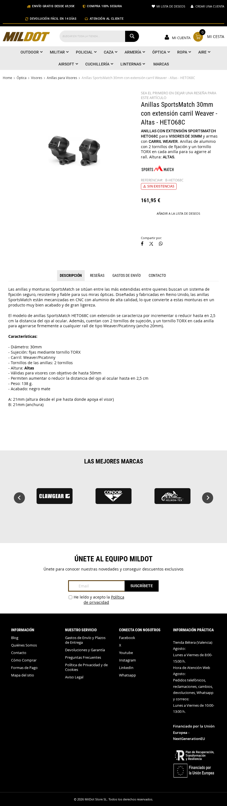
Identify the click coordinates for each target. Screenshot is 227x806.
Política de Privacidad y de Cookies (86, 667)
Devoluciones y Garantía (85, 650)
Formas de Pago (24, 667)
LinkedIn (126, 667)
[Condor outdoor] (113, 498)
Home (7, 77)
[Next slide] (207, 497)
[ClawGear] (54, 498)
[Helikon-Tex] (172, 498)
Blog (14, 637)
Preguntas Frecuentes (83, 657)
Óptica (22, 77)
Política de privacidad (104, 599)
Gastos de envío (126, 275)
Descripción (71, 275)
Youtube (126, 652)
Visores (36, 77)
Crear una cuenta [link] (209, 6)
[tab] (71, 275)
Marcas (161, 64)
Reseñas (97, 275)
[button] (142, 244)
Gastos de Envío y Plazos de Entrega (85, 640)
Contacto (157, 275)
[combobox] (99, 36)
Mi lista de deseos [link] (170, 6)
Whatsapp (127, 675)
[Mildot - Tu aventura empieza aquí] (26, 37)
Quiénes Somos (24, 645)
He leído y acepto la (99, 599)
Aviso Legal (74, 677)
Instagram (127, 660)
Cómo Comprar (24, 660)
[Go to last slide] (19, 497)
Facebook (127, 637)
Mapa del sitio (22, 675)
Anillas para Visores (62, 77)
